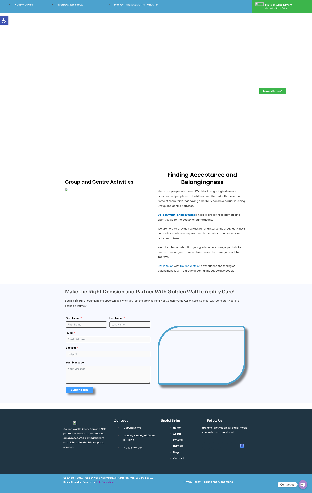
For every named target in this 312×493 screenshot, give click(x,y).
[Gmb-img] (242, 446)
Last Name (116, 318)
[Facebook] (211, 6)
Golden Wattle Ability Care (176, 215)
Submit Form (79, 390)
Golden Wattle (189, 266)
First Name (72, 318)
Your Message (75, 362)
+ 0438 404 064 (24, 4)
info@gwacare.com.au (70, 4)
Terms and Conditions (218, 482)
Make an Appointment (278, 5)
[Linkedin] (232, 6)
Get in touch (165, 266)
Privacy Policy (192, 482)
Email (69, 333)
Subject (71, 347)
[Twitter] (218, 6)
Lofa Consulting (105, 482)
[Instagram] (225, 6)
